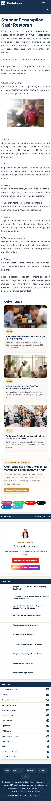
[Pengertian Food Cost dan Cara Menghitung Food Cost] (7, 589)
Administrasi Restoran (10, 736)
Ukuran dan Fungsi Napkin (23, 673)
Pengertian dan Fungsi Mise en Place (27, 654)
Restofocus (19, 795)
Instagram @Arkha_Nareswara (25, 567)
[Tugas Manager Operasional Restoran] (7, 646)
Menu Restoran (7, 720)
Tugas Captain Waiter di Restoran (26, 625)
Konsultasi (42, 770)
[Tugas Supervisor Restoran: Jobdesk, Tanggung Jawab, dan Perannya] (7, 598)
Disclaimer (31, 770)
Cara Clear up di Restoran (23, 663)
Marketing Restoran (9, 705)
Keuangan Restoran (9, 710)
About (7, 770)
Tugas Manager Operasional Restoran (27, 644)
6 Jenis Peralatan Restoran (23, 635)
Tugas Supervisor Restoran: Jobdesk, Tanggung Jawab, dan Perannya (31, 597)
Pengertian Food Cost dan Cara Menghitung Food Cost (29, 588)
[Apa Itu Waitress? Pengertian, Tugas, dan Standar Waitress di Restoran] (7, 608)
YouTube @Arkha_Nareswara (25, 560)
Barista (4, 747)
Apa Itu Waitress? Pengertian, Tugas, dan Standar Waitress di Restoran (28, 607)
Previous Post (41, 516)
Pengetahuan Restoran (10, 700)
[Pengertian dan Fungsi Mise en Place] (7, 656)
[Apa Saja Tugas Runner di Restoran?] (7, 617)
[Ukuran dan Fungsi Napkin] (7, 675)
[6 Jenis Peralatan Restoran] (7, 637)
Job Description (7, 715)
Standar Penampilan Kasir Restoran (22, 22)
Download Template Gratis (16, 490)
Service (4, 695)
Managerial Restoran (9, 689)
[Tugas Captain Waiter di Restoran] (7, 627)
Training (25, 776)
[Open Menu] (43, 3)
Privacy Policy (18, 770)
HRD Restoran (7, 731)
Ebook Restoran (7, 741)
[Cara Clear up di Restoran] (7, 665)
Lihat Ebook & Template (15, 496)
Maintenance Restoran (10, 752)
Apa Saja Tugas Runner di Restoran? (27, 615)
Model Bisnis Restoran (10, 757)
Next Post (8, 516)
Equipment (6, 726)
